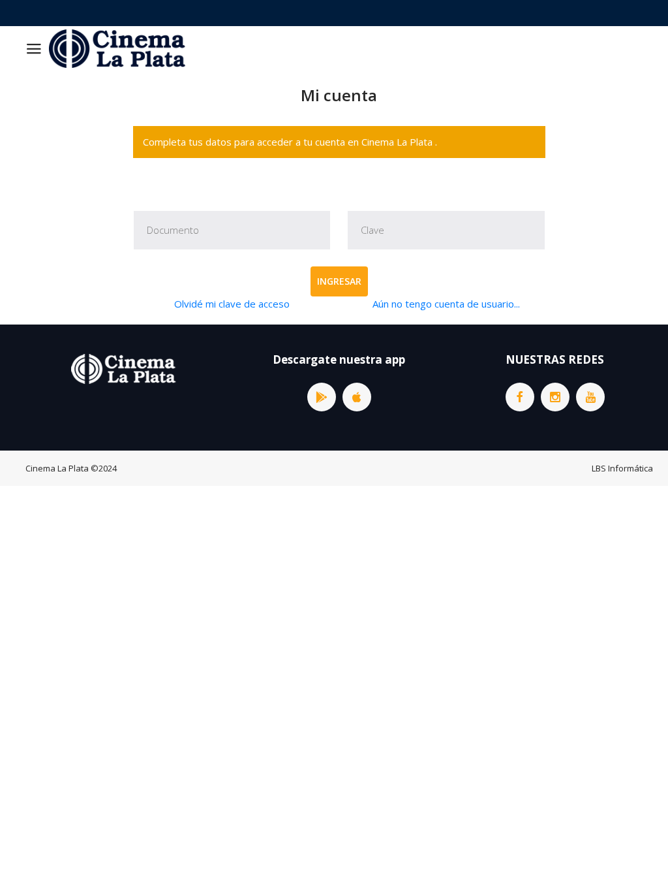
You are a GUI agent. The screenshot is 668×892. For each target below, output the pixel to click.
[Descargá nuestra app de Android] (321, 397)
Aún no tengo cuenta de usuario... (446, 303)
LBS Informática (622, 468)
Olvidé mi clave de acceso (232, 303)
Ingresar (339, 281)
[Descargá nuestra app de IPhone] (356, 397)
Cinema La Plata (57, 468)
